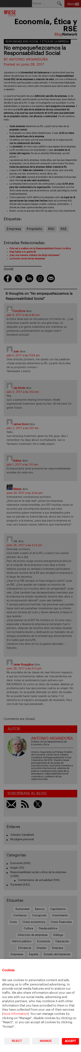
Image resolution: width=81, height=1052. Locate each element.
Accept (70, 1041)
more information (15, 1013)
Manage (46, 1041)
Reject (17, 1041)
